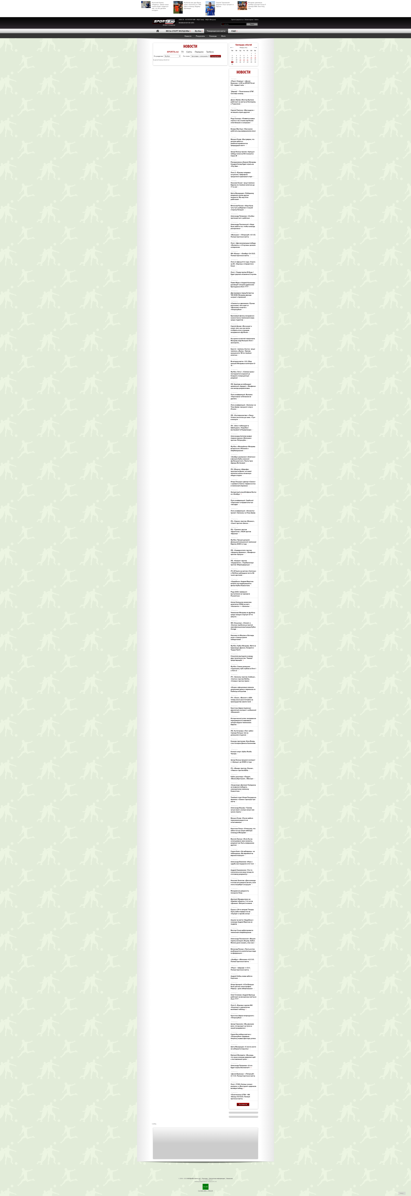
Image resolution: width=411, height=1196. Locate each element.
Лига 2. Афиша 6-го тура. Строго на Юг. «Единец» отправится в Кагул (243, 264)
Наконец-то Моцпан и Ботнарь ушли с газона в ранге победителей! (242, 637)
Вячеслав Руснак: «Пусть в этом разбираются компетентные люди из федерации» (243, 951)
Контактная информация (217, 1178)
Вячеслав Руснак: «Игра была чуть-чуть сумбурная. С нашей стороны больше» (242, 208)
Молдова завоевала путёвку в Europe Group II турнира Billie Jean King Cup (257, 5)
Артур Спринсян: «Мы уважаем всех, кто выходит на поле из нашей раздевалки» (242, 1026)
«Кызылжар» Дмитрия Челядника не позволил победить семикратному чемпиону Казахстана (243, 788)
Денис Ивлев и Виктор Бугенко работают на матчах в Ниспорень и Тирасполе (243, 102)
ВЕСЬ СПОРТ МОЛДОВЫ (177, 31)
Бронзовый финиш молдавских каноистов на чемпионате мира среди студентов (242, 318)
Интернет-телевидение (170, 25)
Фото (223, 36)
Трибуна (210, 51)
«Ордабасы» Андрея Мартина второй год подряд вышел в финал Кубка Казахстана (242, 583)
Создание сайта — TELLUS (205, 1191)
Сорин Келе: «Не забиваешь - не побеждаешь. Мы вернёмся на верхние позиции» (243, 853)
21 (247, 60)
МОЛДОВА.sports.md (193, 1178)
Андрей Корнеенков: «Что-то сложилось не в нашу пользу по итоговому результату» (242, 872)
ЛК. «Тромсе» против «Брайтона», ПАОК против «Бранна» (241, 531)
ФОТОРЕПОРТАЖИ (190, 20)
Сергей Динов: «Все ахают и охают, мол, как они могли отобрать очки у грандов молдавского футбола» (241, 329)
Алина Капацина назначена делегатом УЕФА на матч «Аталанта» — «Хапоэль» (241, 604)
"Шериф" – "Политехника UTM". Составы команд (242, 92)
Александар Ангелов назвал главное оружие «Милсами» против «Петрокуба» (241, 438)
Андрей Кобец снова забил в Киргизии (241, 977)
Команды (213, 36)
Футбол (198, 31)
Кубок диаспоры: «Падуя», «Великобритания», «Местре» (243, 778)
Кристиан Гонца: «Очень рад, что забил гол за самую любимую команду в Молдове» (243, 830)
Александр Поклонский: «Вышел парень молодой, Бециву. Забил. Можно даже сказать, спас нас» (243, 941)
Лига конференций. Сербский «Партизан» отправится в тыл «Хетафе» (242, 502)
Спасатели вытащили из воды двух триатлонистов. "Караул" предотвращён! (242, 658)
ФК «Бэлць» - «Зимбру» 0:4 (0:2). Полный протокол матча (243, 254)
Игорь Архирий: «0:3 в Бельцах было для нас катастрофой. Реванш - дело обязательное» (243, 986)
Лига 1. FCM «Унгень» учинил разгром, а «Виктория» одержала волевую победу (243, 1086)
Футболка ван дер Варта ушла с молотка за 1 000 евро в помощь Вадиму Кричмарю (192, 5)
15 (251, 58)
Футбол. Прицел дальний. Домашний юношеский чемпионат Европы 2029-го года (243, 542)
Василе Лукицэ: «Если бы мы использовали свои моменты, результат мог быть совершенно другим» (242, 842)
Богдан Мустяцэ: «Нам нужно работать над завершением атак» (243, 131)
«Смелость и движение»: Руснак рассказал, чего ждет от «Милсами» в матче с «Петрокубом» (243, 306)
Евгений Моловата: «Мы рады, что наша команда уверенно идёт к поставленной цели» (243, 1057)
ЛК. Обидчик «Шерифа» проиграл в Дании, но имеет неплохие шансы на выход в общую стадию (241, 472)
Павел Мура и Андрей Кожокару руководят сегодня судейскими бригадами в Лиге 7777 (243, 284)
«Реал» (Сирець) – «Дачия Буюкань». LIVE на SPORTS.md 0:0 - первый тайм (243, 83)
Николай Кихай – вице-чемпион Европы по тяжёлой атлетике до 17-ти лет (243, 185)
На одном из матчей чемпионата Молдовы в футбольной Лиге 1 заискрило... (243, 340)
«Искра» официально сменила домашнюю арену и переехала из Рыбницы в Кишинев (243, 689)
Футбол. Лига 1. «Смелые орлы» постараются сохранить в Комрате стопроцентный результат (242, 375)
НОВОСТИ (181, 20)
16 (255, 58)
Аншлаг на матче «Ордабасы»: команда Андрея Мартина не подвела (242, 922)
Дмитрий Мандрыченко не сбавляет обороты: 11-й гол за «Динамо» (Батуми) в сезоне (242, 901)
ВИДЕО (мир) (200, 20)
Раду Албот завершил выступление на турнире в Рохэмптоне (240, 594)
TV (182, 51)
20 (244, 60)
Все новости (243, 1104)
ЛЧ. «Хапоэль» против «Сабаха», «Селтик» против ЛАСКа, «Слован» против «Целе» (243, 679)
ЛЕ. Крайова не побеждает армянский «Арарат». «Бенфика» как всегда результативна (243, 386)
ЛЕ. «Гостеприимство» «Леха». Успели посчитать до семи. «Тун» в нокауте (243, 417)
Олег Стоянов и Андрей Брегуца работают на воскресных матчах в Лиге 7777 (243, 997)
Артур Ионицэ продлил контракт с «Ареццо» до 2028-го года (243, 761)
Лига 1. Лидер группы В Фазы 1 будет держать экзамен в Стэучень (243, 274)
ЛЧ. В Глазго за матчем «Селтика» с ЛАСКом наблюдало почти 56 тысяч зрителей (243, 573)
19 (240, 60)
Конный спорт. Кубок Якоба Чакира (241, 752)
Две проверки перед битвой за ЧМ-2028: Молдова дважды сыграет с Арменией (242, 295)
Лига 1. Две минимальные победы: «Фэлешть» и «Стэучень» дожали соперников (243, 245)
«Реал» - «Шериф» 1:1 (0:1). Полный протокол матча (241, 969)
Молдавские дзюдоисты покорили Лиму (240, 892)
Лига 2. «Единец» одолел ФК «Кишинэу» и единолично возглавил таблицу (242, 1007)
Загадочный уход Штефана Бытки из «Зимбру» (243, 493)
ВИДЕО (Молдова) (210, 20)
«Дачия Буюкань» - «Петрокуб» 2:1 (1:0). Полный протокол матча (243, 1076)
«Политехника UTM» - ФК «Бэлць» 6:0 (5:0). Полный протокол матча (240, 1096)
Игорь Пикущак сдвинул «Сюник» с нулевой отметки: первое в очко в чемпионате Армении (243, 484)
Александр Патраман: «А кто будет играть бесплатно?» (241, 1066)
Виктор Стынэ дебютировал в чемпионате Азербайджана (242, 931)
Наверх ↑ (402, 1193)
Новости (188, 36)
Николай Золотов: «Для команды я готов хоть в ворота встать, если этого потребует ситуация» (243, 882)
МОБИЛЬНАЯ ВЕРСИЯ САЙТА (186, 23)
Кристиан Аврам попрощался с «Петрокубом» (242, 1016)
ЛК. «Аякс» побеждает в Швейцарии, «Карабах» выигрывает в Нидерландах (242, 428)
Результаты (200, 36)
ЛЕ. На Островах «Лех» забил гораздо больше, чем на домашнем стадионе (242, 733)
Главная (157, 31)
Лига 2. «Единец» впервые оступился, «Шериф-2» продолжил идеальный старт (242, 174)
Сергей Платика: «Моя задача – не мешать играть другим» (243, 111)
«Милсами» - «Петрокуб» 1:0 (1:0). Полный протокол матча (243, 236)
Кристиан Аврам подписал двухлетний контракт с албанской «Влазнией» (243, 710)
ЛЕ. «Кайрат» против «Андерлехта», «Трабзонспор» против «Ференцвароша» (242, 563)
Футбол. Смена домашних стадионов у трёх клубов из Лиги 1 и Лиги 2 (243, 668)
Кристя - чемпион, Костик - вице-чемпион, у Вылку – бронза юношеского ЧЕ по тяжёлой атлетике (243, 352)
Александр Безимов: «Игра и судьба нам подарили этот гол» (243, 863)
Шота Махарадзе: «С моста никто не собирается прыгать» (243, 1048)
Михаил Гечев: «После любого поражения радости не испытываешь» (242, 820)
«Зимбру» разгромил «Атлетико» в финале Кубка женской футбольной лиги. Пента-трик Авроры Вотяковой (243, 460)
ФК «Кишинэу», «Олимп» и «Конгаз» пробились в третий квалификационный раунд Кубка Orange (243, 626)
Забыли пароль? (249, 20)
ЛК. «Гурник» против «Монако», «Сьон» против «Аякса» (243, 522)
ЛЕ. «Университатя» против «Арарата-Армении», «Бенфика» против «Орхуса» (243, 552)
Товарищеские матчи (216, 31)
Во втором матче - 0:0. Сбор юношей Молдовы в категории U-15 (243, 363)
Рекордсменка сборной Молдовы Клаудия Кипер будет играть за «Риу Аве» (243, 164)
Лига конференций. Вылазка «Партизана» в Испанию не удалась (241, 396)
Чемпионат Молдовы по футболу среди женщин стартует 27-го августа (243, 614)
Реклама (205, 1178)
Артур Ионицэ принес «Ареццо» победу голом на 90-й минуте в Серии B (243, 154)
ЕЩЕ (233, 31)
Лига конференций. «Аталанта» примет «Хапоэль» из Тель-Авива (243, 513)
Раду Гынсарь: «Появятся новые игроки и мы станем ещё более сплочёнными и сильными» (243, 120)
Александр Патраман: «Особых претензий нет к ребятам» (242, 217)
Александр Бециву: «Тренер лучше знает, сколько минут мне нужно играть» (242, 810)
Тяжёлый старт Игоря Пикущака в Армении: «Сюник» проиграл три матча (243, 799)
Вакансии (229, 1178)
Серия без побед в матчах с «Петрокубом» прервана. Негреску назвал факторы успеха (243, 1037)
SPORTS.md (172, 51)
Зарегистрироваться (237, 20)
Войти (256, 20)
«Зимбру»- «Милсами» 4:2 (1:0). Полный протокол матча (242, 960)
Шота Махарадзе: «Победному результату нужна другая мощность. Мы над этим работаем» (242, 196)
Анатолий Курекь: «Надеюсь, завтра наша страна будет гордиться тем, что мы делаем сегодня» (160, 6)
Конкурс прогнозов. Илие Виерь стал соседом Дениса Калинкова (243, 743)
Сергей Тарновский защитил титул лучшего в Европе (225, 4)
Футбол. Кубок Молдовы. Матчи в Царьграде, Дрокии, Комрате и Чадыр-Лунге (243, 648)
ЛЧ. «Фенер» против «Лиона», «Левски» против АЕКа (242, 769)
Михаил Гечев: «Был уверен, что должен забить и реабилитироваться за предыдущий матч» (242, 142)
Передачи (199, 51)
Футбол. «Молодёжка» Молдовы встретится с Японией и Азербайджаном (243, 448)
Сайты (189, 51)
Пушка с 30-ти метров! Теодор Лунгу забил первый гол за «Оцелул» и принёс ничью (242, 911)
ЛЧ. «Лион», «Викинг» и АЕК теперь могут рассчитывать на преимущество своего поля (242, 700)
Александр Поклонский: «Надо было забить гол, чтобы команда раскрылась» (243, 226)
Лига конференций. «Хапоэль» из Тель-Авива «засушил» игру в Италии (243, 407)
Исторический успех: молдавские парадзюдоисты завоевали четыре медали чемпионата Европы (243, 721)
